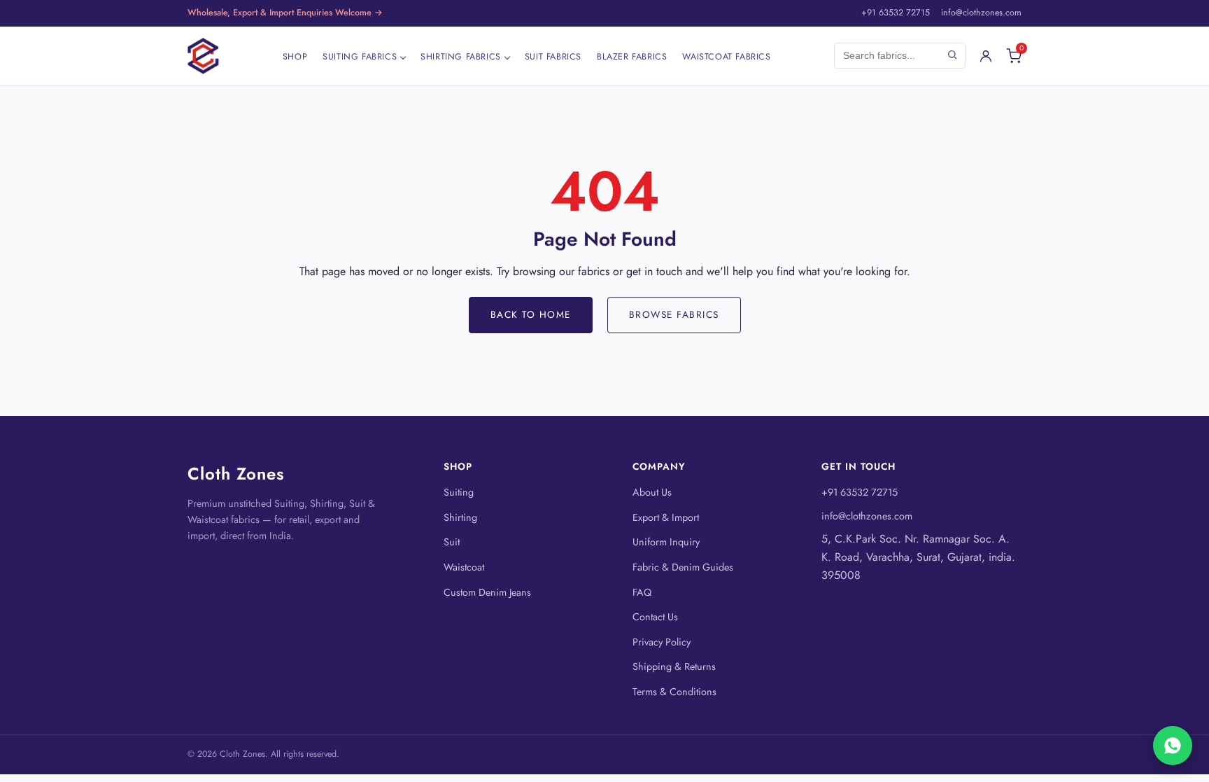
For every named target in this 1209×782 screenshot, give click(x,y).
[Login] (986, 56)
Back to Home (530, 314)
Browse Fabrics (674, 314)
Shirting (460, 517)
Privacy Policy (661, 642)
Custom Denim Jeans (487, 592)
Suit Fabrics (553, 56)
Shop (295, 56)
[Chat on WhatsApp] (1172, 745)
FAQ (641, 592)
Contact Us (655, 617)
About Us (652, 492)
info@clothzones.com (981, 12)
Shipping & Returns (674, 666)
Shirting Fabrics (460, 56)
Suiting (459, 492)
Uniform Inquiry (666, 542)
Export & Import (665, 517)
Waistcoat (464, 567)
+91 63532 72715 (895, 12)
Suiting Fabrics (360, 56)
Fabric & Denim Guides (682, 567)
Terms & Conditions (674, 692)
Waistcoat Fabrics (726, 56)
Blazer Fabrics (632, 56)
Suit (452, 542)
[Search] (952, 55)
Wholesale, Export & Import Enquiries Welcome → (285, 12)
